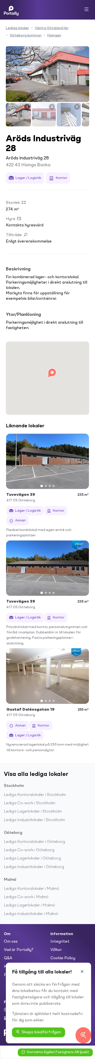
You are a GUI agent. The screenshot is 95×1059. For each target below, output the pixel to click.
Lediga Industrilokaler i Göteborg (34, 867)
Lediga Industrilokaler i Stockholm (34, 820)
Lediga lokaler (17, 28)
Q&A (8, 958)
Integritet (59, 942)
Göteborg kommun (25, 35)
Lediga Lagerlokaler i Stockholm (33, 812)
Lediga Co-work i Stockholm (29, 803)
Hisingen (54, 35)
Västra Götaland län (51, 28)
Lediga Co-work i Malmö (26, 897)
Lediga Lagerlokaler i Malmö (29, 905)
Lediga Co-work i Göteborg (29, 850)
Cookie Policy (62, 958)
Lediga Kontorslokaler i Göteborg (34, 842)
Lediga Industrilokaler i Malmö (31, 914)
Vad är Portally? (18, 950)
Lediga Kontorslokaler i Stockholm (35, 795)
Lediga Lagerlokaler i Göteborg (32, 858)
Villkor (56, 950)
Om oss (11, 942)
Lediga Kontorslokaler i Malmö (31, 889)
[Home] (11, 10)
